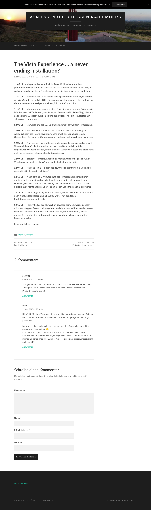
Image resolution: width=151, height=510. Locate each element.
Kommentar (20, 390)
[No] (148, 4)
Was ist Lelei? (20, 46)
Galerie (35, 46)
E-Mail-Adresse (22, 430)
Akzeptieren (119, 4)
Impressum (60, 46)
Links (47, 46)
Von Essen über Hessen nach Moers (75, 17)
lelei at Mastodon (21, 483)
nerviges (29, 235)
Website (18, 442)
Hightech (21, 235)
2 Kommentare (49, 77)
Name (17, 418)
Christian (34, 77)
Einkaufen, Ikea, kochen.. (83, 244)
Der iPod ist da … (23, 244)
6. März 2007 (20, 77)
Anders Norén (121, 500)
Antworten (28, 296)
